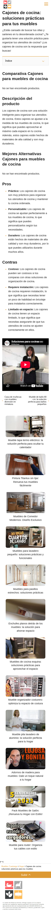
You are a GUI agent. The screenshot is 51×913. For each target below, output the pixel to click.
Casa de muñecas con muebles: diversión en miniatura (13, 400)
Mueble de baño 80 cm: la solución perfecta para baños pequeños (37, 400)
